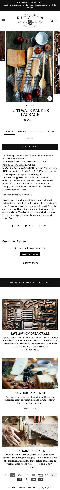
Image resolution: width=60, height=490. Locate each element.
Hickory (22, 131)
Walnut (30, 138)
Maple (51, 131)
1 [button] (26, 105)
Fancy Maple (37, 131)
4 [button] (33, 105)
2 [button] (29, 105)
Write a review (30, 254)
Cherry (9, 131)
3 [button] (31, 105)
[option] (30, 5)
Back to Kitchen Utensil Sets (32, 282)
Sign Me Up (30, 409)
